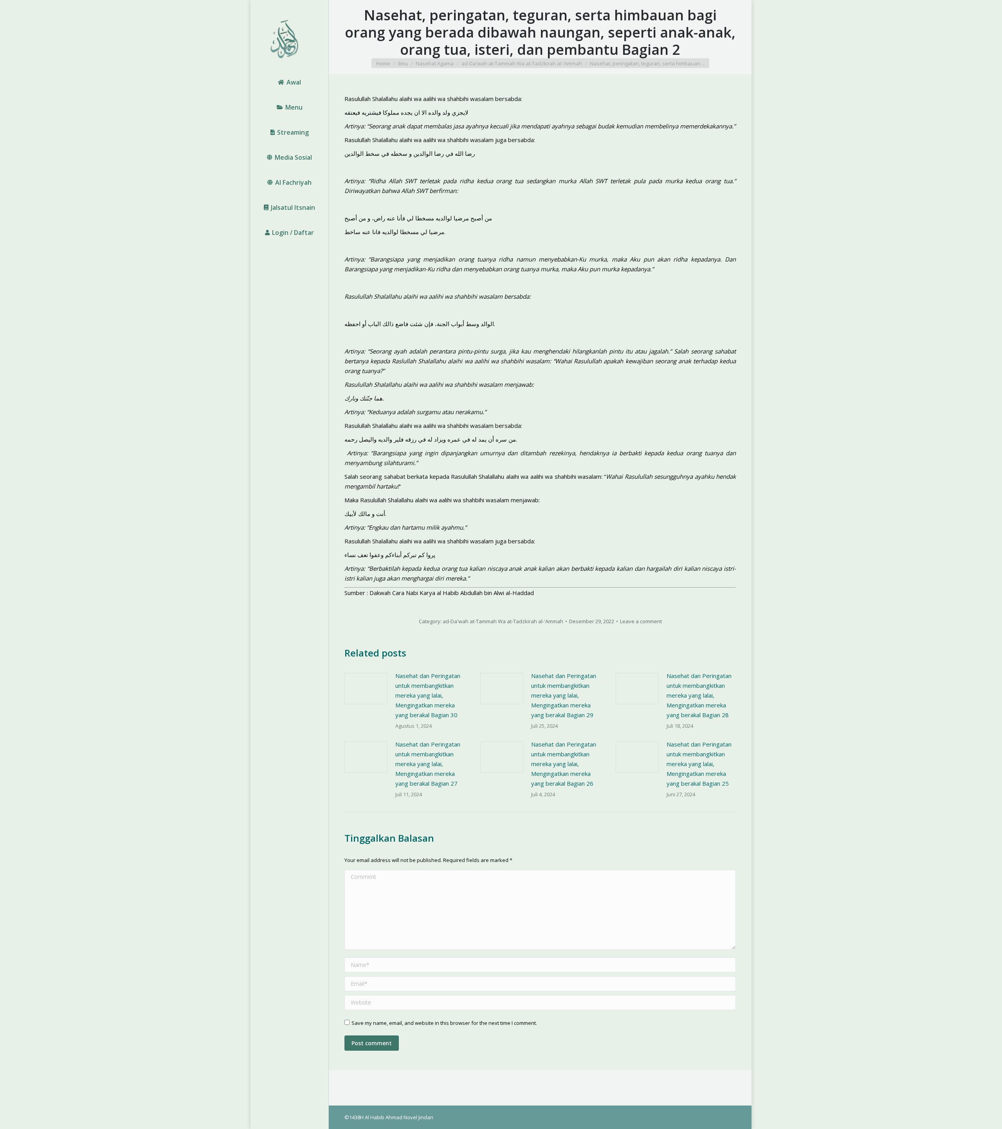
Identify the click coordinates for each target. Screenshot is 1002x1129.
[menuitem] (289, 82)
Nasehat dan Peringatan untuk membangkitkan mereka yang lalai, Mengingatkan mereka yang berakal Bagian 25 (699, 763)
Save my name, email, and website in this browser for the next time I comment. (444, 1022)
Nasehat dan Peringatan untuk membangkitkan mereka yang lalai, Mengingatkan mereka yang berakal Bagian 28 (699, 695)
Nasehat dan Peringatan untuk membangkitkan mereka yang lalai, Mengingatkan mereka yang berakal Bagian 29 (563, 695)
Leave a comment (641, 621)
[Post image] (365, 688)
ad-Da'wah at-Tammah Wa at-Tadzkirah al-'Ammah (503, 621)
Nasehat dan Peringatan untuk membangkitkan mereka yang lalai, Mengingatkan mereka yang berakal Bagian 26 (563, 763)
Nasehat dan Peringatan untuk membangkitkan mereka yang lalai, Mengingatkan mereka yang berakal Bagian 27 (427, 763)
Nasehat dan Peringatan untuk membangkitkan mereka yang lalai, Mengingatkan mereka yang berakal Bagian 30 (427, 695)
